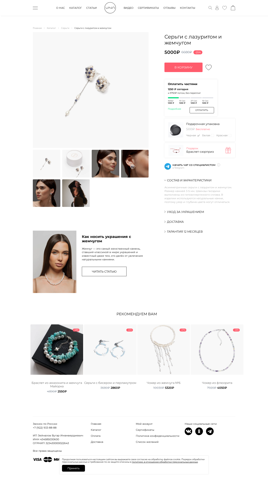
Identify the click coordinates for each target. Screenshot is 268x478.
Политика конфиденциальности (157, 435)
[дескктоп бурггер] (35, 8)
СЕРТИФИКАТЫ (148, 7)
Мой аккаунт (144, 423)
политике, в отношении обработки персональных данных (165, 461)
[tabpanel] (56, 359)
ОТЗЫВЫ (169, 7)
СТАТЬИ (91, 7)
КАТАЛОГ (75, 7)
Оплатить (201, 110)
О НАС (60, 7)
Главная (96, 423)
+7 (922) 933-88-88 (45, 427)
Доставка (97, 442)
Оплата (95, 435)
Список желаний (147, 442)
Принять (73, 468)
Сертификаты (145, 429)
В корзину (183, 67)
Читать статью (104, 271)
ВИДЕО (128, 7)
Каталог (96, 429)
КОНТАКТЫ (187, 7)
